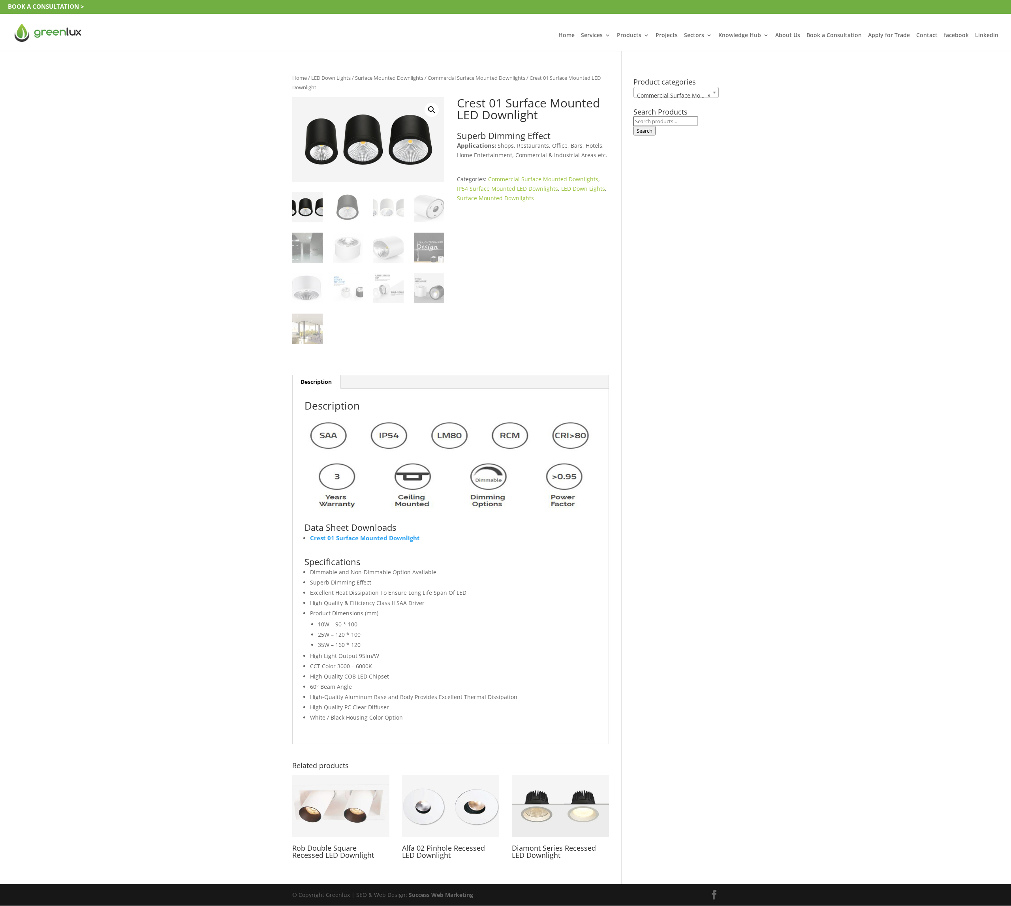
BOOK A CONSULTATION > (46, 6)
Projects (667, 35)
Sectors (694, 35)
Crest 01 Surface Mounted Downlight (365, 538)
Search (644, 130)
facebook (956, 35)
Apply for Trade (889, 35)
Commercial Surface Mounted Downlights (476, 77)
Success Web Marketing (441, 894)
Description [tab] (316, 381)
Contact (927, 35)
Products (629, 35)
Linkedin (986, 35)
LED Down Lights (331, 77)
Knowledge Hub (739, 35)
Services (592, 35)
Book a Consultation (834, 35)
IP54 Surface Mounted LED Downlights (507, 188)
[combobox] (676, 92)
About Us (787, 35)
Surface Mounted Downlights (389, 77)
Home (566, 35)
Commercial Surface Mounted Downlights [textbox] (677, 95)
